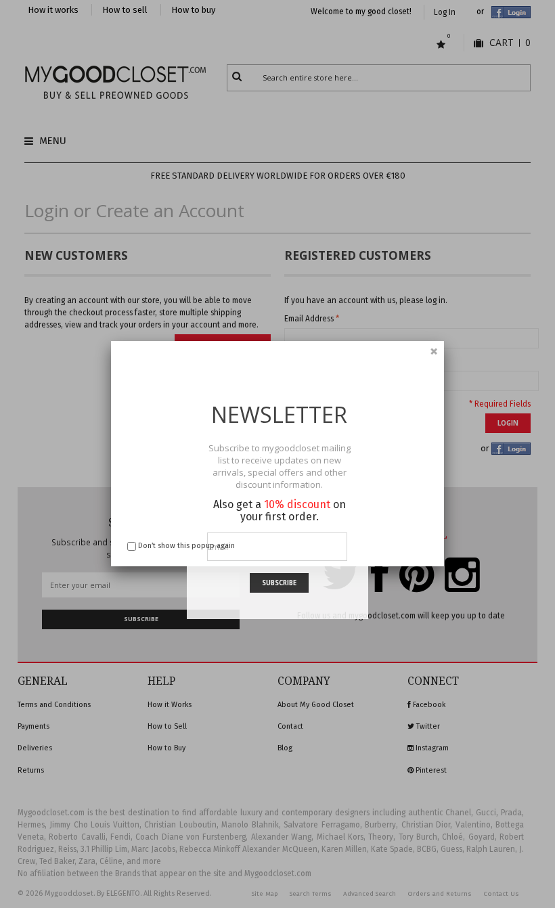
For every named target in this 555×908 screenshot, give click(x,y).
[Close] (434, 351)
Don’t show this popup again (186, 545)
